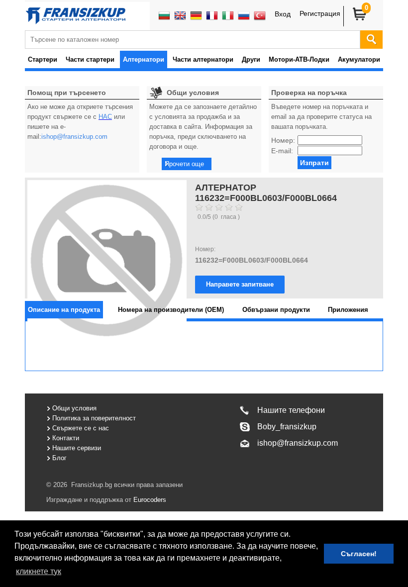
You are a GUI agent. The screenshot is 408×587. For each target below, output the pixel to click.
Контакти (65, 438)
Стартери (42, 59)
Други (251, 59)
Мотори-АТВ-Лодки (299, 59)
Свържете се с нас (80, 428)
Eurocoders (148, 499)
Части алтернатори (203, 59)
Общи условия (74, 408)
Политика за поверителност (94, 418)
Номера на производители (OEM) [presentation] (171, 309)
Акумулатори (359, 59)
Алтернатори (143, 59)
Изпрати (314, 163)
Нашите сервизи (76, 448)
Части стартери (90, 59)
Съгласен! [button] (359, 554)
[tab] (64, 309)
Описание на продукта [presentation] (64, 309)
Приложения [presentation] (348, 309)
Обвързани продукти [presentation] (276, 309)
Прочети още (184, 164)
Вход (283, 14)
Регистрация (320, 13)
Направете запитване (240, 284)
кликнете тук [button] (38, 571)
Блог (59, 458)
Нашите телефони (291, 410)
